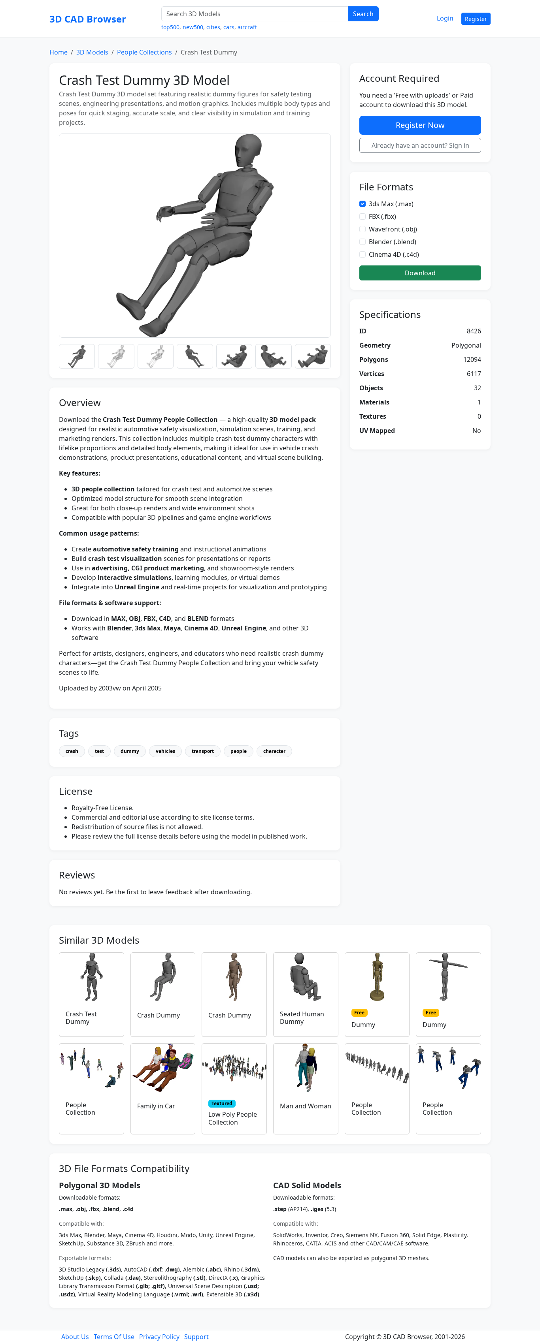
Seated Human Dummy (302, 1018)
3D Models (92, 52)
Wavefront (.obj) (393, 229)
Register (476, 19)
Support (196, 1336)
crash (72, 751)
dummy (130, 751)
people (238, 751)
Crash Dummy (158, 1015)
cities (213, 27)
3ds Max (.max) (391, 203)
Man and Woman (305, 1106)
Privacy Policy (159, 1336)
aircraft (247, 27)
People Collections (144, 52)
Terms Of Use (114, 1336)
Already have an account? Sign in (420, 145)
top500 (170, 27)
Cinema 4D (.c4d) (394, 254)
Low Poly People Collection (232, 1118)
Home (58, 52)
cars (228, 27)
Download (420, 273)
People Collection (80, 1108)
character (274, 751)
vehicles (165, 751)
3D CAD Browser (87, 18)
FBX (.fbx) (382, 216)
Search (363, 13)
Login (445, 18)
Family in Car (156, 1106)
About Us (75, 1336)
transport (203, 751)
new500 (193, 27)
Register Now (420, 125)
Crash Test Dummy (81, 1018)
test (99, 751)
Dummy (363, 1024)
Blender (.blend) (392, 241)
